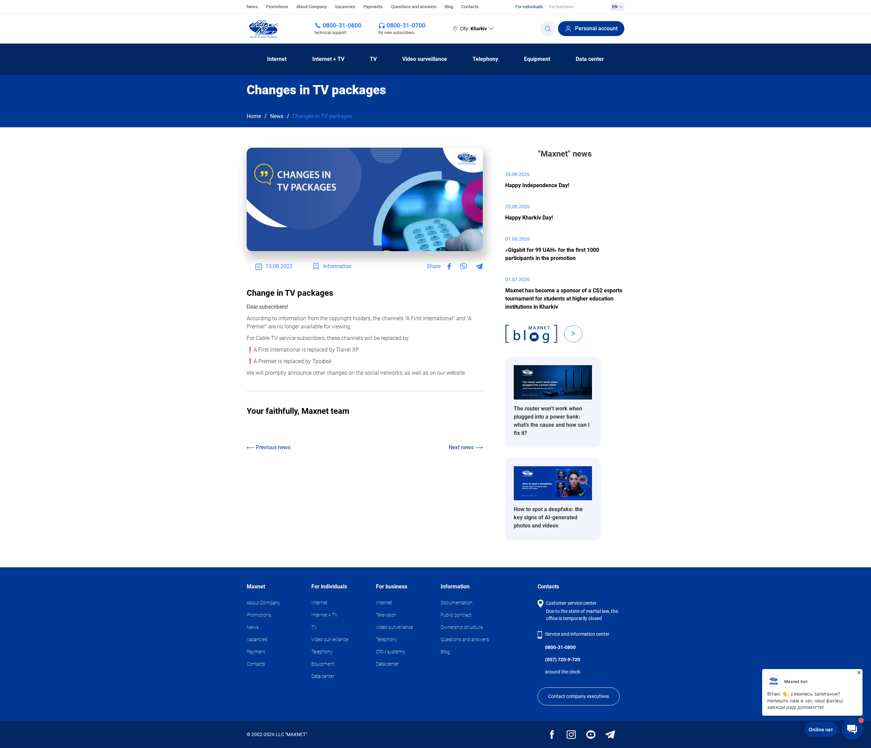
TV (373, 59)
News (252, 6)
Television (386, 615)
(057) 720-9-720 (562, 659)
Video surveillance (424, 59)
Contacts (470, 6)
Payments (373, 6)
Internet (276, 59)
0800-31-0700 (406, 25)
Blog (449, 6)
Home (254, 116)
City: (473, 28)
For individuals (529, 6)
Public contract (456, 615)
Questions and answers (414, 6)
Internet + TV (328, 59)
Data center (590, 59)
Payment (256, 651)
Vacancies (345, 6)
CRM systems (390, 651)
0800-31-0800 (342, 25)
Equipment (537, 59)
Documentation (457, 602)
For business (561, 6)
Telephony (485, 59)
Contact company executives (578, 696)
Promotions (277, 6)
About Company (311, 6)
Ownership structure (462, 627)
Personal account (596, 28)
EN (615, 6)
